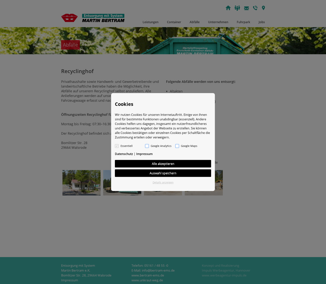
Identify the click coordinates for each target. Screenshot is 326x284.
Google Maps (189, 146)
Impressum (144, 154)
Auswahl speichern (163, 173)
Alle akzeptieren (163, 164)
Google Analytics (161, 146)
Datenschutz (124, 154)
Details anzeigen (163, 182)
